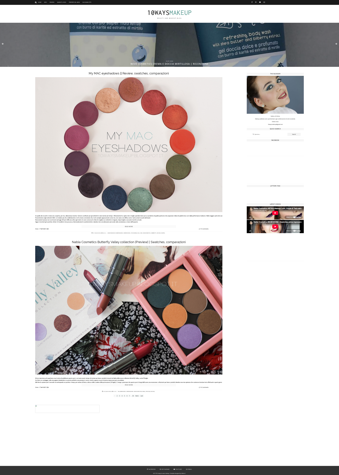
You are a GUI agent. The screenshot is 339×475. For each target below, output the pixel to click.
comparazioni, (119, 233)
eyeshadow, (134, 233)
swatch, (163, 233)
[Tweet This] (42, 229)
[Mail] (264, 2)
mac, (141, 233)
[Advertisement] (275, 171)
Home (39, 2)
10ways (169, 12)
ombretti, (154, 233)
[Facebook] (252, 2)
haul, (138, 233)
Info (45, 2)
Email (190, 469)
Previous (2, 44)
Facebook (152, 469)
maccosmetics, (147, 233)
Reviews (52, 2)
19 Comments (204, 229)
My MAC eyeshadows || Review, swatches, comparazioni (129, 73)
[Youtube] (260, 2)
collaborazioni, (122, 391)
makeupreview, (138, 391)
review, (159, 233)
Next (336, 44)
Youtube (178, 469)
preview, (148, 391)
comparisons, (127, 233)
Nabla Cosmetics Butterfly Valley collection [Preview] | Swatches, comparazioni (129, 242)
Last (142, 396)
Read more (129, 226)
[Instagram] (256, 2)
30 (133, 396)
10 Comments (204, 387)
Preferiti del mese (74, 2)
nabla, (144, 391)
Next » (137, 396)
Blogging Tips (87, 2)
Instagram (165, 469)
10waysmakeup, (111, 233)
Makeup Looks (61, 2)
